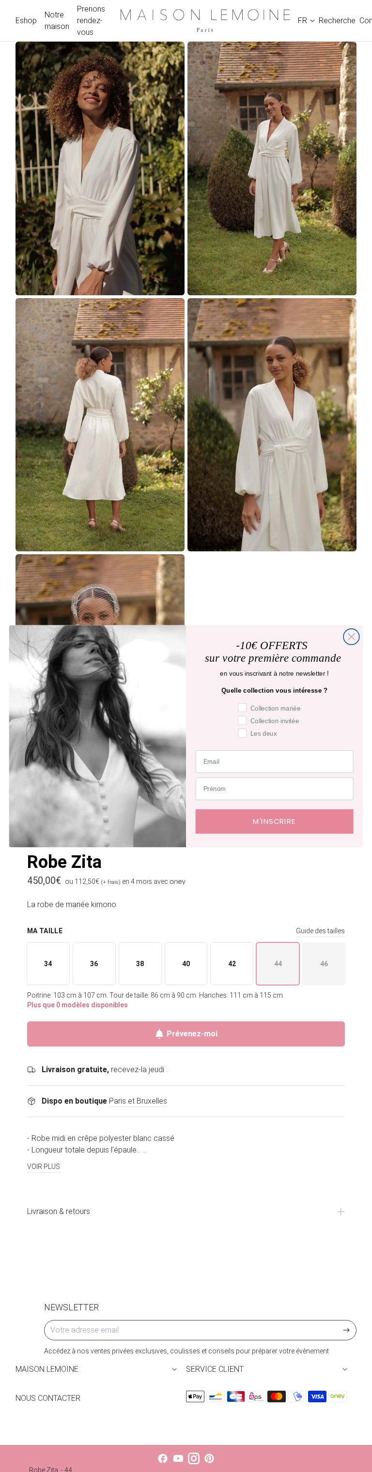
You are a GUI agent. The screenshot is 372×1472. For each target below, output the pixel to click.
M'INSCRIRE (274, 821)
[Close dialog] (351, 637)
